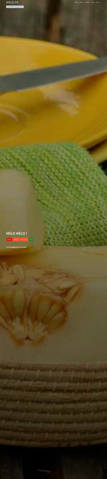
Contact (98, 2)
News (92, 2)
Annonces (87, 2)
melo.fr (12, 2)
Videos (76, 2)
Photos (81, 2)
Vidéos (9, 239)
